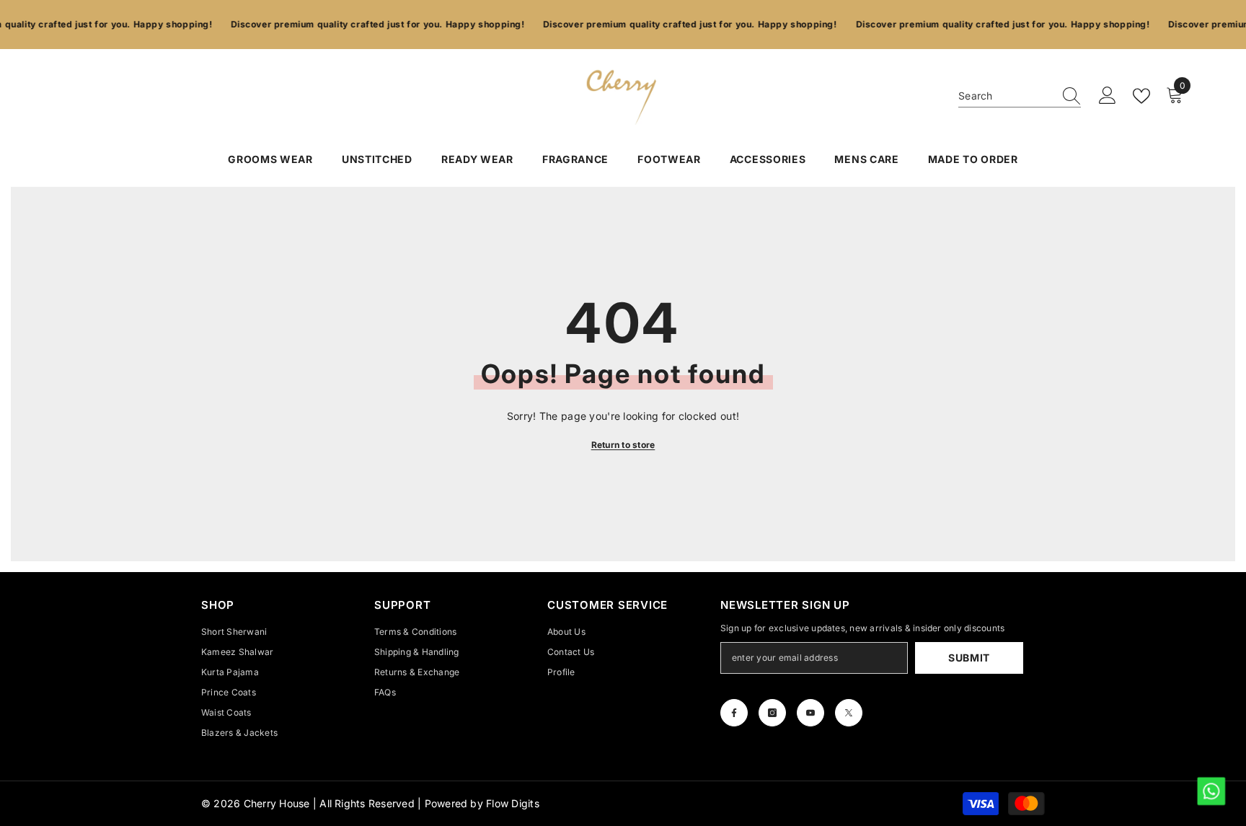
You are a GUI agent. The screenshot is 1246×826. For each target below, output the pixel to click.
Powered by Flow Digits (482, 803)
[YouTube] (810, 712)
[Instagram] (772, 712)
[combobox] (1005, 96)
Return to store (623, 444)
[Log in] (1107, 96)
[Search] (1019, 96)
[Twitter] (848, 712)
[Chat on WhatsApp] (1210, 790)
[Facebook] (734, 712)
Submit (969, 657)
